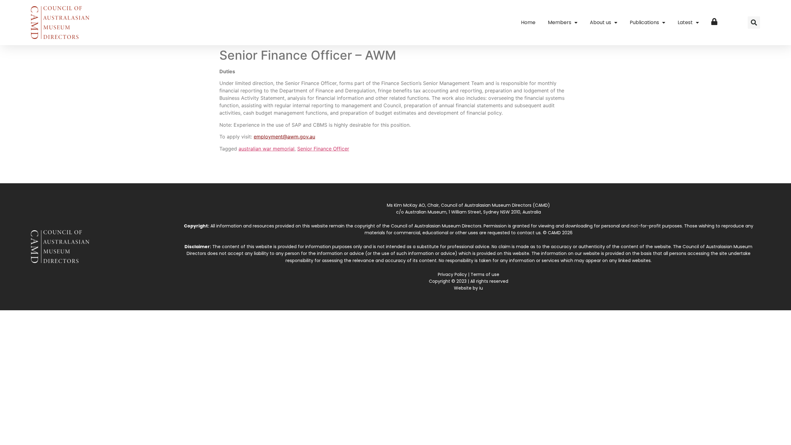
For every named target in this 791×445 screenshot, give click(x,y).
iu (481, 288)
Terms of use (485, 274)
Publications (644, 22)
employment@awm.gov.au (284, 137)
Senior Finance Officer (323, 149)
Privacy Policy (452, 274)
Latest (685, 22)
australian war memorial (266, 149)
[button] (754, 22)
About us (600, 22)
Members (559, 22)
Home (528, 22)
